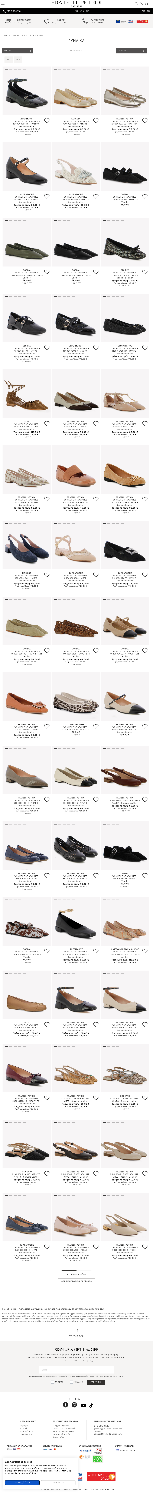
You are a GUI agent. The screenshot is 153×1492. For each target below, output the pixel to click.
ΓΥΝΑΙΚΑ (78, 1382)
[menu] (4, 3)
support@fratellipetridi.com (108, 1434)
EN (148, 11)
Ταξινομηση (123, 51)
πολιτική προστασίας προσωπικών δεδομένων (90, 1376)
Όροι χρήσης (59, 1437)
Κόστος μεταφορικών (63, 1431)
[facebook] (64, 1406)
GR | (144, 11)
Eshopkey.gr (108, 1489)
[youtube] (82, 1406)
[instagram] (73, 1406)
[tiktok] (89, 1406)
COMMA (85, 1489)
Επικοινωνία (26, 1434)
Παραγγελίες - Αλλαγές (64, 1428)
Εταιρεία (24, 1428)
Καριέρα (24, 1426)
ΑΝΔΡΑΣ (59, 1382)
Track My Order (81, 11)
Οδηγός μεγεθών (61, 1426)
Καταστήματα (26, 1431)
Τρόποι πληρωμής (62, 1434)
